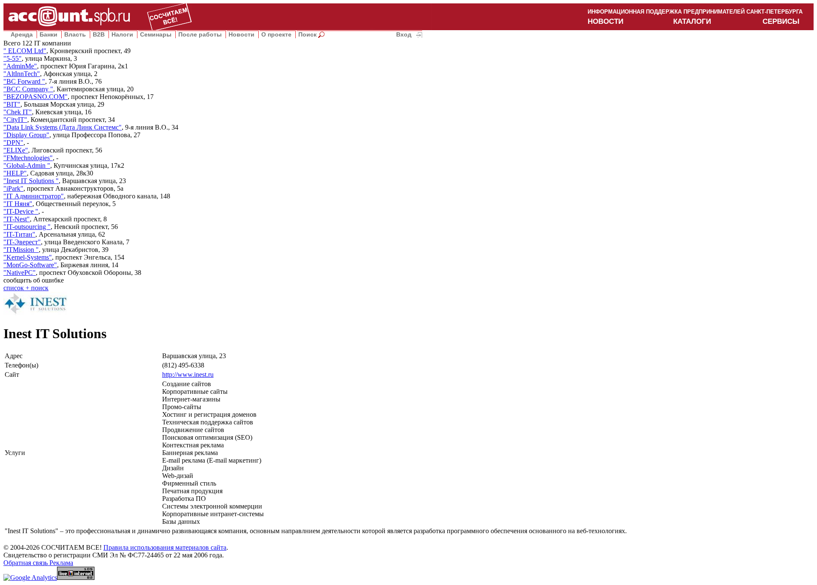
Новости (241, 34)
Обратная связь (26, 562)
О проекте (276, 34)
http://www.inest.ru (188, 374)
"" (24, 50)
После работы (200, 34)
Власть (75, 34)
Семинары (155, 34)
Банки (48, 34)
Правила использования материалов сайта (164, 547)
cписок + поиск (26, 287)
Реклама (61, 562)
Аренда (22, 34)
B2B (99, 34)
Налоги (122, 34)
